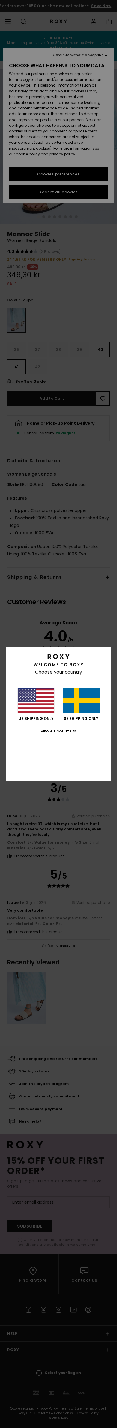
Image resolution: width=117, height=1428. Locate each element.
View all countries (58, 731)
